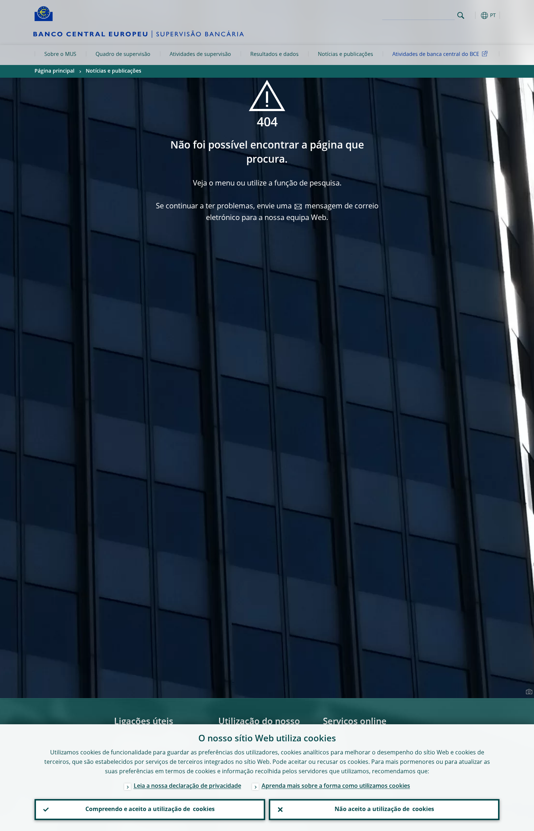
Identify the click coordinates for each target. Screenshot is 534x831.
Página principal (54, 71)
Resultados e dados (274, 54)
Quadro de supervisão (123, 54)
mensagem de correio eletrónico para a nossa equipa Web (292, 212)
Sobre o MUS (60, 54)
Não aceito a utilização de (384, 809)
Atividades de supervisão (200, 54)
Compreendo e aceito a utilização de (150, 809)
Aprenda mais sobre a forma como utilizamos (336, 786)
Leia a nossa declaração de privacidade (187, 786)
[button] (474, 15)
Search (461, 15)
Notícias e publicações (345, 54)
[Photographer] (528, 691)
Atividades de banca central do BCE (435, 54)
